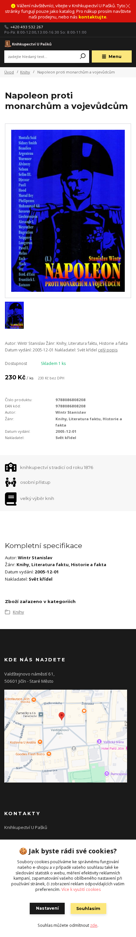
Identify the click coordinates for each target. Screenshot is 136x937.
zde (93, 925)
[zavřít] (127, 6)
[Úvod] (28, 43)
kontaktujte (92, 17)
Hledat (83, 56)
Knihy (25, 71)
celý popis (108, 350)
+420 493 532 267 (26, 27)
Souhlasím (88, 908)
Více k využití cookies (81, 889)
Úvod (9, 71)
